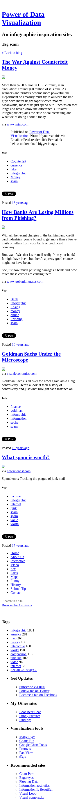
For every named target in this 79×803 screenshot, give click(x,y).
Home (15, 553)
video (14, 662)
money (15, 311)
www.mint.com (17, 124)
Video (15, 565)
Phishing (17, 319)
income (16, 496)
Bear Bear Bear (30, 712)
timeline (16, 658)
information (19, 418)
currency (17, 165)
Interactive (18, 561)
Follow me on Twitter (34, 691)
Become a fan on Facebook (38, 695)
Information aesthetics (34, 785)
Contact (16, 592)
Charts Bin (26, 741)
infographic (18, 173)
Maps (14, 577)
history (15, 642)
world (15, 650)
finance (16, 406)
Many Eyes (27, 737)
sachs (14, 422)
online (15, 315)
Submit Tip (18, 589)
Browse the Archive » (17, 605)
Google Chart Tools (33, 745)
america (16, 634)
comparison (19, 654)
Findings (25, 720)
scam (14, 181)
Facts (14, 573)
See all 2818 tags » (24, 670)
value (14, 520)
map (13, 638)
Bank (14, 299)
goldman (17, 410)
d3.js (22, 757)
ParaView (26, 753)
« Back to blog (12, 53)
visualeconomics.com (21, 373)
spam (14, 516)
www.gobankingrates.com (25, 281)
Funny (15, 581)
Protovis (25, 749)
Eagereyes (26, 777)
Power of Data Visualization (23, 18)
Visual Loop (27, 793)
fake (13, 169)
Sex (13, 569)
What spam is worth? (26, 457)
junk (14, 508)
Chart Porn (26, 773)
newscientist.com (19, 471)
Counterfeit (18, 161)
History (16, 585)
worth (15, 524)
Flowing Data (28, 781)
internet (16, 504)
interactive (18, 646)
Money (15, 177)
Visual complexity (31, 797)
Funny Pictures (29, 716)
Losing (15, 307)
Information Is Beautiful (35, 789)
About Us (17, 557)
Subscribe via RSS (32, 687)
